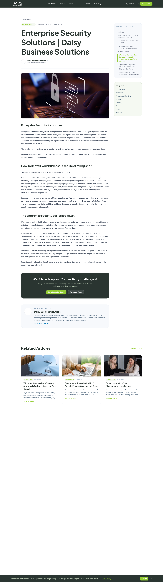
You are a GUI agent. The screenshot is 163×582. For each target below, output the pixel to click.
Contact (87, 4)
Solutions (51, 4)
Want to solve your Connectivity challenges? (128, 47)
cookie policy (106, 579)
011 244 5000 (134, 4)
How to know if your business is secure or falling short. (128, 36)
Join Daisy (97, 4)
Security (119, 103)
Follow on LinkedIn (42, 323)
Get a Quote (146, 4)
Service (62, 4)
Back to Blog (27, 19)
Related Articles (123, 52)
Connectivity (120, 90)
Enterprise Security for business (126, 31)
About (71, 4)
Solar (118, 109)
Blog (79, 4)
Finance (119, 112)
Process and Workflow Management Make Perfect (129, 73)
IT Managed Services (123, 96)
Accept (144, 579)
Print (117, 106)
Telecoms (119, 93)
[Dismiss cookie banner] (151, 578)
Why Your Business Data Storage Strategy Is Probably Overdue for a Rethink (128, 58)
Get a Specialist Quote (56, 292)
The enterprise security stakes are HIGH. (128, 42)
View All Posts (136, 348)
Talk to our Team (76, 292)
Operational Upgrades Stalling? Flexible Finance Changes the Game (128, 67)
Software (119, 99)
